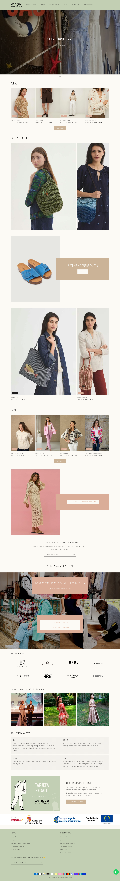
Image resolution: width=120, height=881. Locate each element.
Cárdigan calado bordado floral (91, 120)
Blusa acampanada (64, 453)
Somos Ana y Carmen (17, 840)
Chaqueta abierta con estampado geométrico (94, 453)
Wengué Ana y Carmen (57, 877)
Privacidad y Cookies (66, 852)
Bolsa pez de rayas (14, 397)
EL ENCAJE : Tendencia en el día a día (83, 501)
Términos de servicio (66, 846)
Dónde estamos (15, 849)
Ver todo (60, 128)
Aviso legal (63, 849)
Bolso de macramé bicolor (82, 397)
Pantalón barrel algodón (65, 120)
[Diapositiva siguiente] (64, 76)
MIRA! (83, 271)
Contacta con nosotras (17, 846)
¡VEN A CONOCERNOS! (60, 622)
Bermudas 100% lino (39, 120)
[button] (28, 5)
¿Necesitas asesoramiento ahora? (21, 843)
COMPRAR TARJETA (76, 801)
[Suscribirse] (74, 554)
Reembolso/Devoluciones (67, 843)
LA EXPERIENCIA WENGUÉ (60, 627)
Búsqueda (13, 837)
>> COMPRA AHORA (60, 45)
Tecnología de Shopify (67, 877)
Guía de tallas (64, 837)
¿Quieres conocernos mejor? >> (60, 589)
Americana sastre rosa (40, 453)
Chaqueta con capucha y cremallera (17, 453)
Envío (61, 840)
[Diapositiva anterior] (56, 76)
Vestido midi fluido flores (15, 120)
